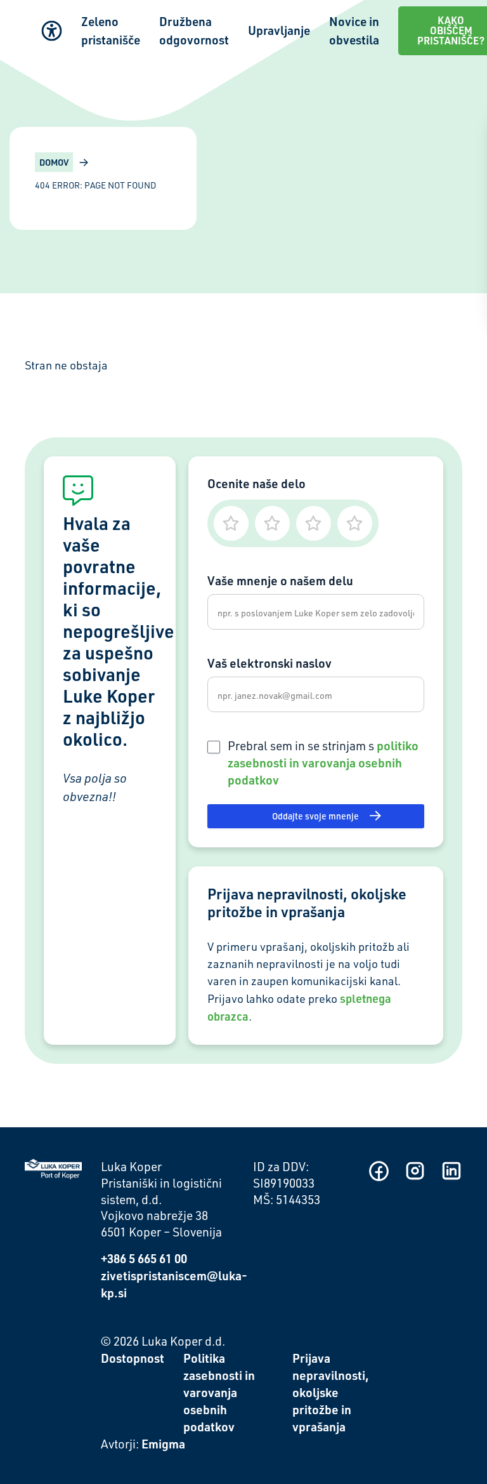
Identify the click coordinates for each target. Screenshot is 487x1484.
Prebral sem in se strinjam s (323, 763)
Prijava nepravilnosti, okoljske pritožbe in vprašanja (330, 1392)
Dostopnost (132, 1358)
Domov (53, 162)
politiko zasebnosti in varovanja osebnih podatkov (323, 763)
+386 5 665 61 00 (144, 1258)
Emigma (163, 1444)
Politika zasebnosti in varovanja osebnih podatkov (219, 1392)
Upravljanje (279, 30)
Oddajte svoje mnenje (315, 816)
